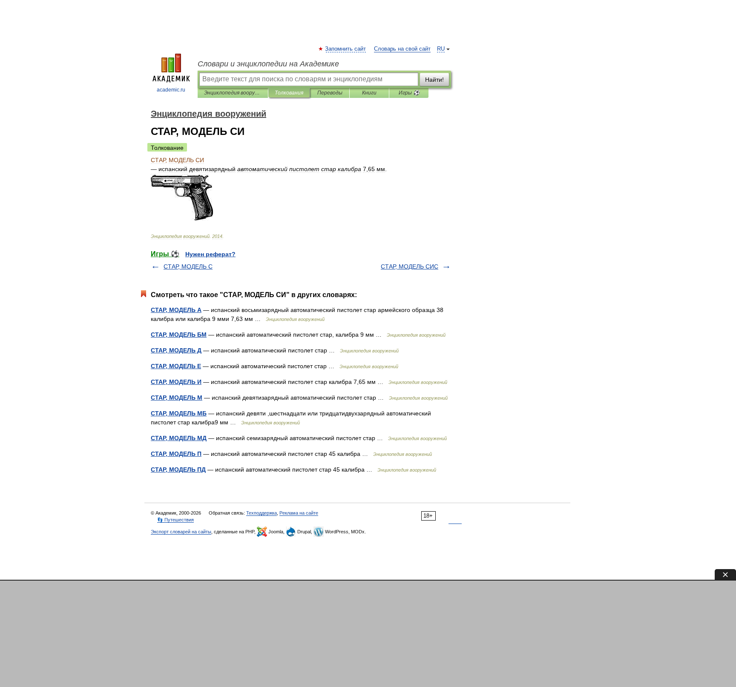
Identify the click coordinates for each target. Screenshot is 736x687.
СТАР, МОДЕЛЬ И (176, 381)
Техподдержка (261, 512)
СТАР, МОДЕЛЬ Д (176, 350)
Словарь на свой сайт (402, 49)
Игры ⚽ (409, 93)
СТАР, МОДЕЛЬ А (176, 309)
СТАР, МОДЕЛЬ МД (179, 438)
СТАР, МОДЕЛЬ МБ (179, 413)
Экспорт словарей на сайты (181, 531)
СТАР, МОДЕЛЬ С (188, 266)
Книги (369, 93)
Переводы (329, 93)
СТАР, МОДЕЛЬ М (176, 397)
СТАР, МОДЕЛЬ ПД (178, 469)
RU (441, 49)
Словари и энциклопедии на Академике (268, 64)
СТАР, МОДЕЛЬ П (176, 453)
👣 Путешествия (175, 519)
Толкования (289, 93)
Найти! (434, 79)
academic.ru (171, 90)
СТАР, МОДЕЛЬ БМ (179, 334)
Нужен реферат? (210, 254)
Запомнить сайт (346, 49)
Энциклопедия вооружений (233, 93)
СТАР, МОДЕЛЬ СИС (409, 266)
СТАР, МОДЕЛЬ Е (176, 366)
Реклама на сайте (298, 512)
